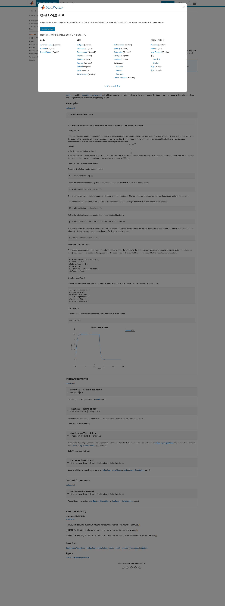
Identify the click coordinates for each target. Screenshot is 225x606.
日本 (152, 67)
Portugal (117, 56)
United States (45, 52)
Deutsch (119, 67)
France (80, 63)
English (119, 70)
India (153, 48)
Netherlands (119, 45)
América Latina (46, 45)
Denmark (81, 48)
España (80, 56)
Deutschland (82, 52)
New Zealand (156, 52)
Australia (154, 45)
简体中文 (156, 59)
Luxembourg (82, 74)
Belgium (80, 45)
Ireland (80, 67)
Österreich (118, 52)
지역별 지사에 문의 (112, 86)
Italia (79, 70)
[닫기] (184, 7)
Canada (43, 48)
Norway (117, 48)
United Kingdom (120, 77)
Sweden (117, 59)
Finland (80, 59)
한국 (152, 70)
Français (119, 74)
